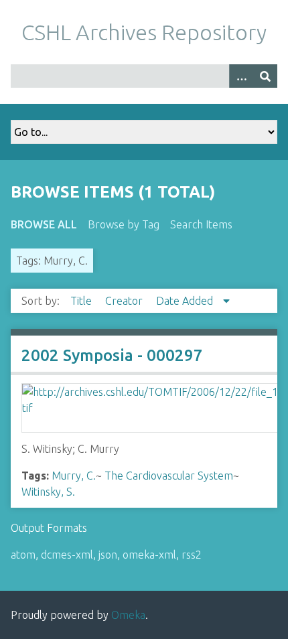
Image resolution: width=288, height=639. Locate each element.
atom (23, 555)
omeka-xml (149, 555)
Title (82, 301)
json (107, 555)
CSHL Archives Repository (144, 32)
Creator (125, 301)
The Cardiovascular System (168, 476)
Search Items (201, 224)
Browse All (44, 224)
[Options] (241, 76)
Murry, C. (74, 476)
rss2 (192, 555)
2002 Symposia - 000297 (112, 355)
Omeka (128, 615)
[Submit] (265, 76)
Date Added (186, 301)
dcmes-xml (67, 555)
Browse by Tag (123, 224)
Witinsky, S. (48, 492)
